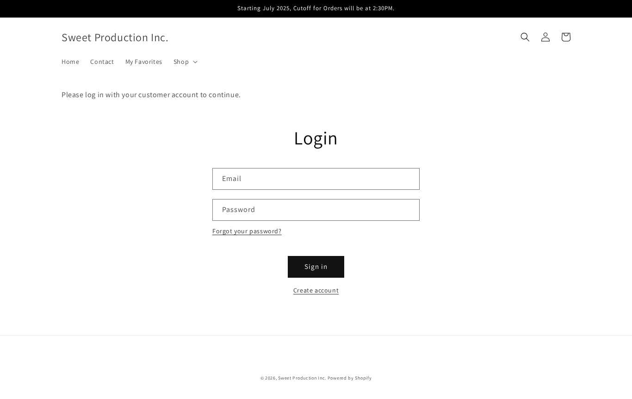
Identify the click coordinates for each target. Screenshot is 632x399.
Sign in (316, 266)
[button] (184, 61)
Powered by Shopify (350, 378)
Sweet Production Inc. (302, 378)
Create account (316, 290)
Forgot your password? (247, 231)
